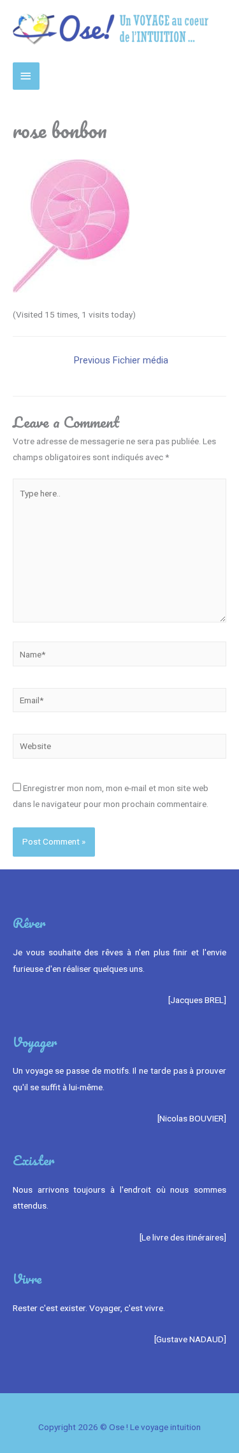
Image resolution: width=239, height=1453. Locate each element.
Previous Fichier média (121, 360)
